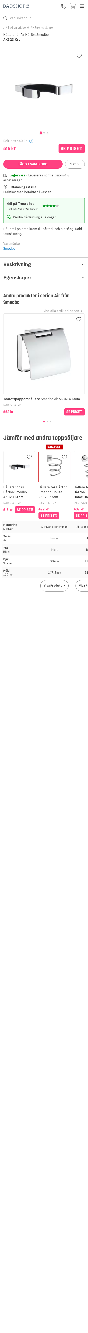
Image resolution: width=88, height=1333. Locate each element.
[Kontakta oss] (63, 6)
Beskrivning (17, 264)
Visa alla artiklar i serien (61, 311)
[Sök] (5, 18)
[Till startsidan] (16, 6)
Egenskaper (17, 277)
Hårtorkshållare (43, 27)
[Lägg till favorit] (79, 56)
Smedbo (9, 248)
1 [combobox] (73, 164)
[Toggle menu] (82, 6)
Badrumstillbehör (19, 27)
